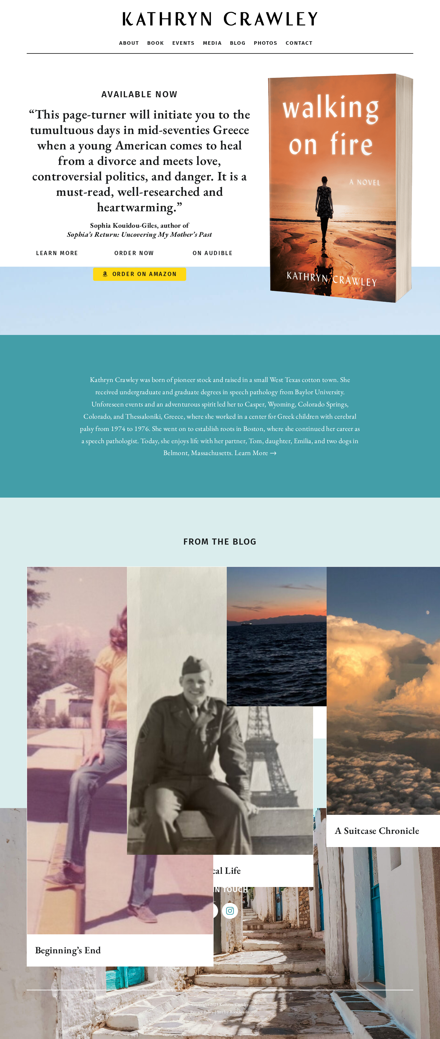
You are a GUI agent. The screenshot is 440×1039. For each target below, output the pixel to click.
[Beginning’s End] (120, 750)
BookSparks (239, 1012)
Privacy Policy (202, 1012)
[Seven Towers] (320, 637)
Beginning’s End (68, 950)
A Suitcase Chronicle (377, 830)
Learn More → (255, 452)
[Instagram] (230, 911)
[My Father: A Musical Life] (220, 711)
